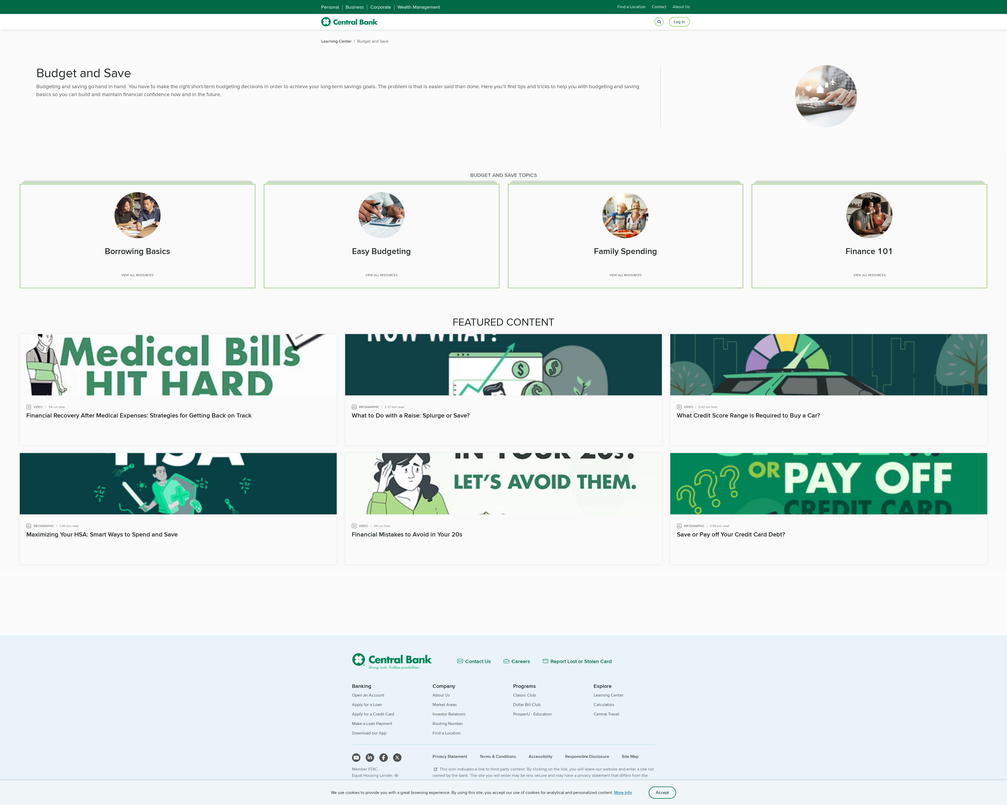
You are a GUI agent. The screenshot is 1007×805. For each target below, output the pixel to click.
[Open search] (659, 22)
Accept (662, 792)
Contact (659, 7)
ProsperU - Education (532, 714)
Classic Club (524, 695)
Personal (330, 7)
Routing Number (448, 723)
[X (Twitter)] (397, 757)
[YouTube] (356, 757)
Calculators (604, 705)
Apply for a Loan (367, 705)
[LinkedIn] (370, 757)
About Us (681, 7)
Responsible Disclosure (587, 756)
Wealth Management (419, 7)
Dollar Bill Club (526, 705)
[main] (503, 344)
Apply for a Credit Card (373, 714)
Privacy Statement (450, 756)
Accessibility (540, 756)
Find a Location (631, 7)
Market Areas (445, 705)
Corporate (380, 7)
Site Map (630, 756)
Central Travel (606, 714)
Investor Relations (449, 714)
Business (355, 7)
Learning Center (608, 695)
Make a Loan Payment (372, 723)
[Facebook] (383, 757)
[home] (349, 22)
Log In (679, 22)
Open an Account (368, 695)
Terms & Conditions (498, 756)
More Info (623, 792)
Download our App (369, 733)
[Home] (395, 661)
